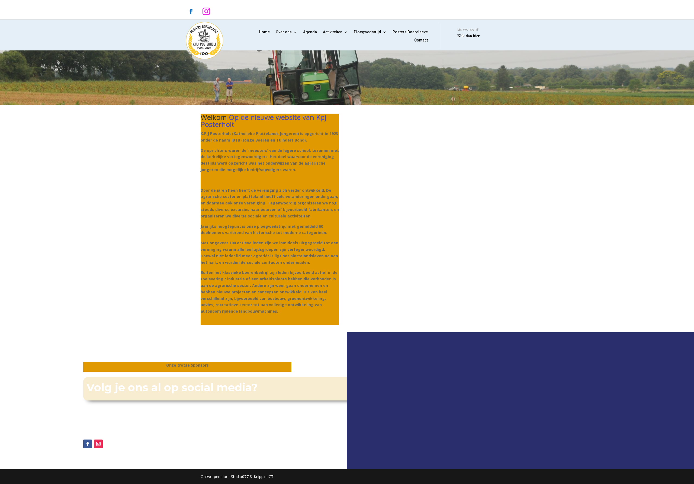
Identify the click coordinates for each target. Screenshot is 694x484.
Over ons (284, 32)
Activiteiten (332, 32)
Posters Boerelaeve (410, 32)
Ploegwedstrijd (367, 32)
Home (264, 32)
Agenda (310, 32)
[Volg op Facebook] (191, 11)
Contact (421, 40)
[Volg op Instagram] (206, 11)
